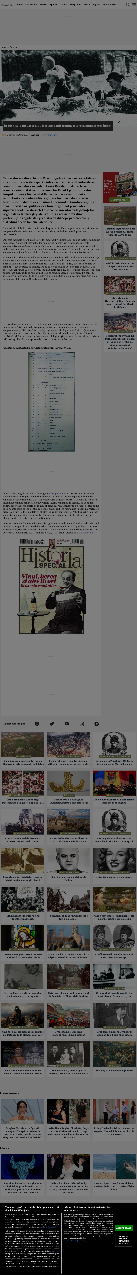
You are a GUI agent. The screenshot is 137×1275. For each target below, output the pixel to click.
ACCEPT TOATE (123, 1228)
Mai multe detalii (49, 1227)
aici (53, 1251)
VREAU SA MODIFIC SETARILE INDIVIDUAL (124, 1240)
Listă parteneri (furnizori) (75, 1241)
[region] (68, 1239)
